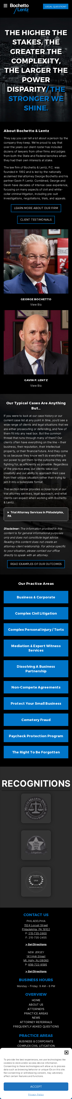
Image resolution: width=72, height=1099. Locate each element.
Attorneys (36, 1009)
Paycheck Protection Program (36, 736)
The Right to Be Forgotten (36, 752)
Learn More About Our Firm (36, 208)
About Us (36, 1004)
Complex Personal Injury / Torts (36, 629)
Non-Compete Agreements (36, 687)
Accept (36, 1086)
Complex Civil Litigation (36, 613)
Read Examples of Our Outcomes (36, 563)
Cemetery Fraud (36, 720)
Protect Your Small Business (36, 703)
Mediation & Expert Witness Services (36, 648)
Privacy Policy (36, 1094)
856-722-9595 (37, 964)
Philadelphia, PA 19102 (36, 929)
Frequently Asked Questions (36, 1026)
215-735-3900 (37, 933)
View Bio (36, 304)
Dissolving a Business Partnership (36, 668)
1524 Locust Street (36, 925)
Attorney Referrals (36, 1022)
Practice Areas (36, 1013)
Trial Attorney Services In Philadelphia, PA (36, 514)
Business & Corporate (36, 597)
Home (36, 1000)
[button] (66, 1052)
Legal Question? (55, 6)
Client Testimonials (36, 219)
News (36, 1017)
